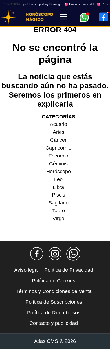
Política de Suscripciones (53, 302)
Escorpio (58, 156)
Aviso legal (26, 270)
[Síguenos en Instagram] (55, 254)
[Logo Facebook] (103, 16)
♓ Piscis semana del (79, 4)
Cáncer (58, 140)
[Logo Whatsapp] (84, 15)
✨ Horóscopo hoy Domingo (42, 4)
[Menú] (63, 17)
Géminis (58, 163)
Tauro (58, 210)
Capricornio (58, 148)
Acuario (58, 124)
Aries (58, 132)
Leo (58, 179)
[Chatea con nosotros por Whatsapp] (73, 254)
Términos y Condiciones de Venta (54, 291)
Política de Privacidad (68, 270)
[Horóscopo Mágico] (8, 17)
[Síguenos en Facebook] (37, 254)
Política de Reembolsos (53, 313)
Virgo (58, 218)
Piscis (58, 195)
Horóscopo (58, 171)
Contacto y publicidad (53, 323)
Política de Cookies (53, 280)
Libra (58, 187)
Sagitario (59, 203)
